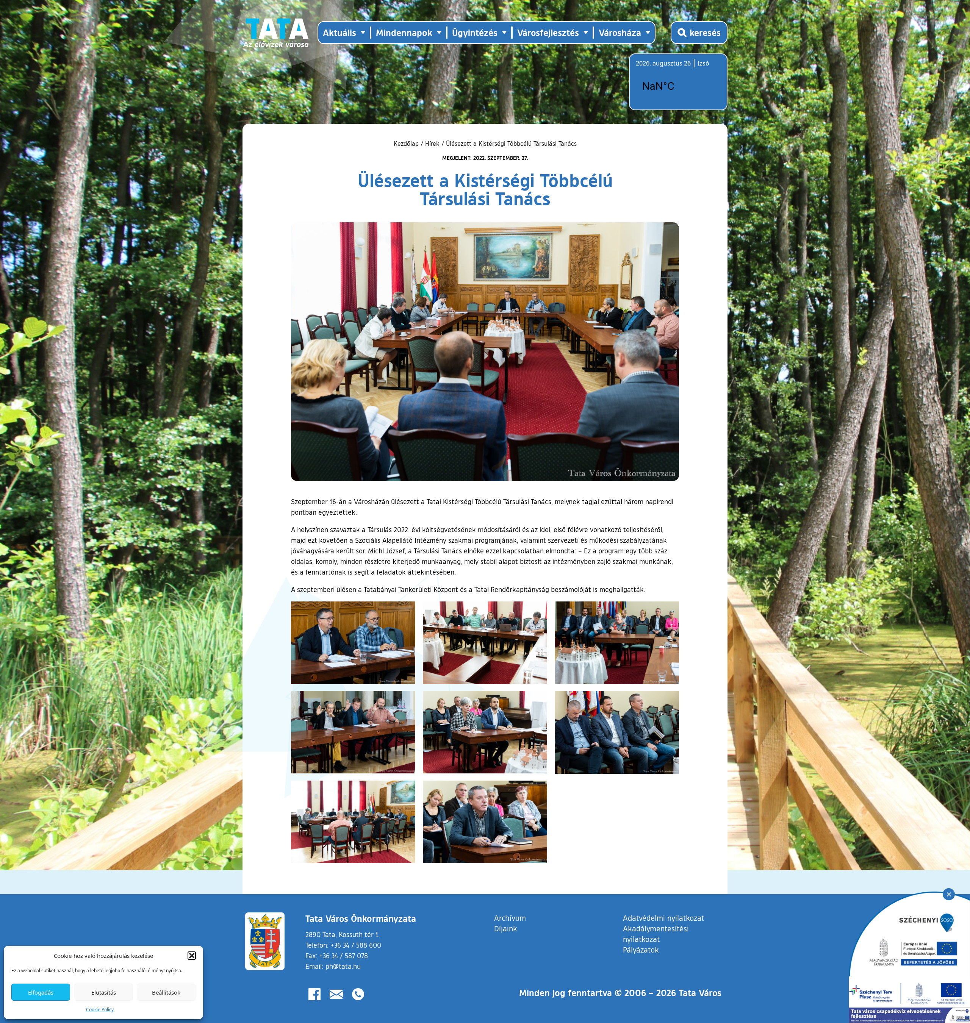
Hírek (432, 143)
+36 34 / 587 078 (343, 955)
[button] (192, 955)
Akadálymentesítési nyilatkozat (656, 933)
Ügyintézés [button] (475, 32)
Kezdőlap (407, 143)
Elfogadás (40, 992)
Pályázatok (641, 949)
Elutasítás (103, 992)
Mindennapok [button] (404, 32)
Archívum (510, 917)
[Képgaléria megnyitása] (353, 642)
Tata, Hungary (678, 86)
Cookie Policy (100, 1009)
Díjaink (505, 928)
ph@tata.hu (343, 966)
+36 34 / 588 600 (356, 945)
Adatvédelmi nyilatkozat (663, 918)
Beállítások (166, 992)
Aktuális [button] (339, 32)
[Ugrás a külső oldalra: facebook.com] (314, 994)
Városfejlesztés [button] (548, 32)
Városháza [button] (620, 32)
